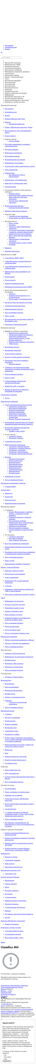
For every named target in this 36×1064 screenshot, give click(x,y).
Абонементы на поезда (12, 476)
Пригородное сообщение (9, 401)
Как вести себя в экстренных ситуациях (18, 302)
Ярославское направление (18, 408)
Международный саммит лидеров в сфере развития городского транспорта (21, 197)
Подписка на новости (8, 994)
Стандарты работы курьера (14, 931)
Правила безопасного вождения (16, 756)
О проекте (8, 714)
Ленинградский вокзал (16, 459)
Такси (3, 598)
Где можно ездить (11, 763)
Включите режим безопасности (15, 760)
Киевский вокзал (14, 462)
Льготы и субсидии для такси (15, 604)
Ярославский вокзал (16, 464)
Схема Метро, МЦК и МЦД (14, 258)
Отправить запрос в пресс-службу (20, 243)
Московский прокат (7, 711)
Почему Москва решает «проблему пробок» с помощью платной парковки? (21, 513)
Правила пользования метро (14, 283)
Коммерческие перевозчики (18, 333)
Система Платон (10, 809)
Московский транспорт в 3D (10, 870)
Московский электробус (13, 350)
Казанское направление (17, 410)
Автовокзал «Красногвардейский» (20, 454)
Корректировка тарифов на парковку (17, 564)
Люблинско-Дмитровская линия (16, 324)
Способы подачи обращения (18, 216)
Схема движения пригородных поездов (18, 405)
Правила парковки (11, 724)
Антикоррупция (10, 187)
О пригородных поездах (13, 441)
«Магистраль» (13, 344)
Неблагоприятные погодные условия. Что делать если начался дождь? (19, 745)
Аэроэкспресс (5, 490)
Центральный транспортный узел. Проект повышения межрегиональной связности (19, 423)
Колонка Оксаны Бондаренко (19, 208)
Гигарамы (12, 225)
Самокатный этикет (11, 731)
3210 (2, 1006)
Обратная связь (6, 992)
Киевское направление (16, 412)
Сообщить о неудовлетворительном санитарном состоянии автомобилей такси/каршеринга (19, 369)
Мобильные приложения (13, 153)
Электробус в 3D (10, 874)
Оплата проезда (10, 136)
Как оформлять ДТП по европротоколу (17, 175)
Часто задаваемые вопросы (14, 312)
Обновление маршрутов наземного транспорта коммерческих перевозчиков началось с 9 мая (21, 336)
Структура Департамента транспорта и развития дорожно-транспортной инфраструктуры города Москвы (21, 232)
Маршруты (8, 493)
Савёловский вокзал (16, 469)
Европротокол (9, 173)
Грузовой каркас (10, 788)
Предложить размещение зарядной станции (20, 594)
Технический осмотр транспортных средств (20, 166)
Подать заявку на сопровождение (20, 299)
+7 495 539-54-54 (6, 1004)
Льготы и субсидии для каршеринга (17, 643)
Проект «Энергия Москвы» (10, 567)
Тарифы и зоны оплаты (17, 431)
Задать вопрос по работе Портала (20, 218)
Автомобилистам (11, 47)
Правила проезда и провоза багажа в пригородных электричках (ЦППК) (17, 849)
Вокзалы (8, 457)
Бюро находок (9, 863)
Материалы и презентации (14, 667)
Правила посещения (12, 924)
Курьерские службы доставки (11, 927)
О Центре (12, 294)
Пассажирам (9, 45)
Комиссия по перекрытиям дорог (16, 183)
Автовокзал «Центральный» (18, 452)
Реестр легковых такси (12, 630)
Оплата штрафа (14, 141)
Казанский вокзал (15, 468)
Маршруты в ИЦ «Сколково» (15, 386)
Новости (8, 122)
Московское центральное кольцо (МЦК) (18, 287)
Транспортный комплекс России (12, 987)
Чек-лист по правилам (12, 717)
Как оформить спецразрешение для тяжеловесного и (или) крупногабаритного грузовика (19, 824)
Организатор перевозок (9, 395)
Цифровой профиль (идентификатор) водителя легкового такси (17, 619)
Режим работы (10, 277)
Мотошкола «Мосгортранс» (14, 663)
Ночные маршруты (15, 340)
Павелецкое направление (17, 414)
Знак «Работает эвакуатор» (18, 540)
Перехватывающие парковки (19, 528)
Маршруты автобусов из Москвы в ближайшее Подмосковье (17, 390)
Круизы (7, 917)
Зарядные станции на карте (14, 571)
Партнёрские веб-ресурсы (13, 867)
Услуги (7, 398)
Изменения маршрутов (16, 124)
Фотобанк (12, 244)
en (1, 52)
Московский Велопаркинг (14, 690)
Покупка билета (10, 500)
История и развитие (11, 890)
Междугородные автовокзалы (15, 445)
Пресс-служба (13, 223)
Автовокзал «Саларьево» (17, 450)
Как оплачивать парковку (17, 521)
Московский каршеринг (9, 636)
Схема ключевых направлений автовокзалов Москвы (15, 382)
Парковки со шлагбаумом (17, 526)
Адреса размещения (11, 577)
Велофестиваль (10, 694)
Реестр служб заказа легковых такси (17, 633)
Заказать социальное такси (14, 611)
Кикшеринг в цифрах (12, 734)
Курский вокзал (14, 473)
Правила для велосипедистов (15, 697)
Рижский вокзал (14, 471)
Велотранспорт (6, 680)
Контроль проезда (15, 364)
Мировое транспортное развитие (16, 211)
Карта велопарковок (12, 687)
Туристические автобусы (13, 354)
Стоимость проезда (15, 436)
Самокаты (8, 700)
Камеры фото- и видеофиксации (16, 180)
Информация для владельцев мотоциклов (19, 657)
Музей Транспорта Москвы (14, 206)
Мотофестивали (10, 660)
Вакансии (8, 248)
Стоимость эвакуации (16, 536)
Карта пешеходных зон (12, 770)
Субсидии (8, 586)
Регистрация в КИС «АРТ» (14, 938)
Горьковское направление (17, 406)
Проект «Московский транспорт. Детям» (19, 127)
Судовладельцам (10, 897)
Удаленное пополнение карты (15, 306)
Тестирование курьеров (13, 934)
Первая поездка (10, 721)
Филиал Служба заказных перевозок (17, 357)
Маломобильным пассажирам (15, 159)
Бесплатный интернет (12, 156)
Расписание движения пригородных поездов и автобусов (17, 428)
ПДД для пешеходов (12, 773)
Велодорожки (9, 684)
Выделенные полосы (12, 347)
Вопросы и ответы (11, 857)
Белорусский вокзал (15, 460)
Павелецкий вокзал (15, 466)
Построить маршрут (11, 149)
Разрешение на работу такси (14, 608)
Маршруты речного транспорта (15, 900)
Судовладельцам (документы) (15, 907)
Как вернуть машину (16, 538)
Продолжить (7, 1061)
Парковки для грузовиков (13, 795)
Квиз (6, 753)
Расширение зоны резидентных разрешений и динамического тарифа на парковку (20, 553)
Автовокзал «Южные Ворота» (19, 446)
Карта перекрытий (11, 170)
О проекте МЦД (10, 486)
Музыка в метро (14, 193)
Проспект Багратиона (12, 251)
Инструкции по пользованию (15, 574)
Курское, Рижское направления (19, 419)
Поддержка (8, 894)
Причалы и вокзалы (11, 904)
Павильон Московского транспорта (13, 921)
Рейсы (7, 887)
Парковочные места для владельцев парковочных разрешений (21, 523)
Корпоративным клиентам (14, 309)
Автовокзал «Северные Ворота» (20, 448)
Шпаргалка (8, 750)
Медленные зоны (11, 728)
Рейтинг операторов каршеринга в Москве (19, 640)
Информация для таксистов (14, 601)
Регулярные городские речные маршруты (19, 914)
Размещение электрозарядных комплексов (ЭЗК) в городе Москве (19, 590)
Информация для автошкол (14, 163)
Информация (5, 853)
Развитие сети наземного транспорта (21, 342)
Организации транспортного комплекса (14, 985)
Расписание (9, 497)
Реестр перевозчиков (12, 626)
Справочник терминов (12, 860)
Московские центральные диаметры (13, 483)
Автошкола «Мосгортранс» (14, 677)
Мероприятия (9, 880)
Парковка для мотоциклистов (15, 653)
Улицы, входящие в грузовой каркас (17, 792)
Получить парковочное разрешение (17, 543)
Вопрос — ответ (6, 991)
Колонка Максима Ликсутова (15, 119)
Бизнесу (7, 49)
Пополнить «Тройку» (16, 438)
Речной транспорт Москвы (10, 877)
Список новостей (11, 884)
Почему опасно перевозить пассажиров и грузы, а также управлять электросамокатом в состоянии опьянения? (20, 739)
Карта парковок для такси (13, 614)
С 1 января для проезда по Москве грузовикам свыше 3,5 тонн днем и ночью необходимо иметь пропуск (19, 814)
